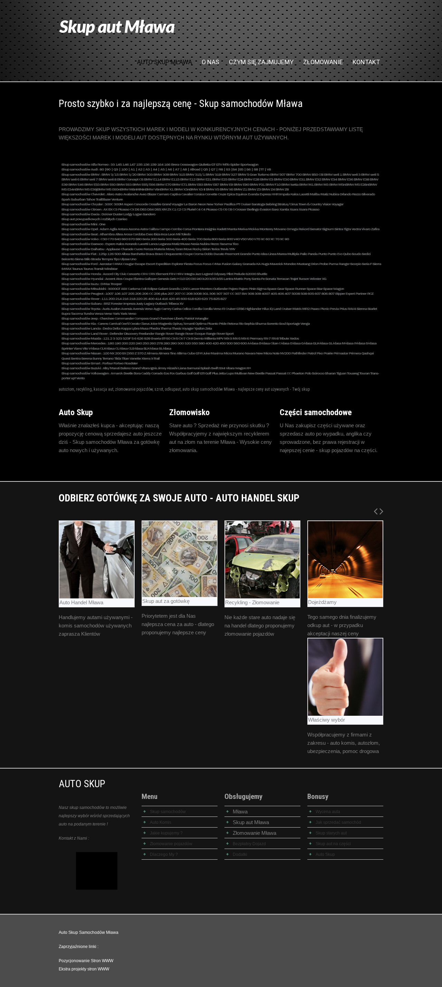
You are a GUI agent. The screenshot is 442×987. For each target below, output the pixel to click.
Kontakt (366, 62)
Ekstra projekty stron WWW (84, 969)
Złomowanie (323, 62)
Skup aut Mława (116, 26)
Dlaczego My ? (164, 854)
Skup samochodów (168, 811)
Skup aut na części (333, 843)
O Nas (210, 62)
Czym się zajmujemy (261, 62)
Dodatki (240, 854)
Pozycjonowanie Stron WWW (86, 960)
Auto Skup (325, 854)
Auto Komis (160, 822)
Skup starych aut (331, 833)
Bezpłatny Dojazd (249, 843)
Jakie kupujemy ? (166, 833)
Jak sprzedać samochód (338, 822)
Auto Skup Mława (164, 62)
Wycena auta (328, 811)
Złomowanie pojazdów (171, 843)
